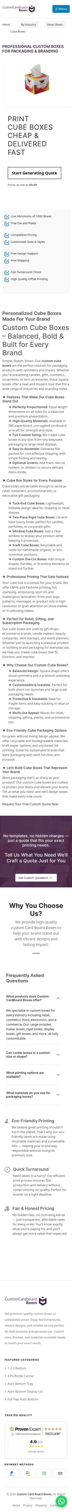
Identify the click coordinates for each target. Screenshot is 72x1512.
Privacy (27, 1505)
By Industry (28, 24)
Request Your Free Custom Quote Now (30, 804)
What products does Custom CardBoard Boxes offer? (27, 998)
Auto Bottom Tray (20, 1384)
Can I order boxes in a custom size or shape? (28, 1054)
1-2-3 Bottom (16, 1368)
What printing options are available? (25, 1074)
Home (6, 24)
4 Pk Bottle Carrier (20, 1376)
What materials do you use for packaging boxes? (28, 1094)
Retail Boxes (55, 24)
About (16, 1505)
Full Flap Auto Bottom (23, 1399)
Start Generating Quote (34, 173)
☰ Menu (61, 9)
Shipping (41, 1505)
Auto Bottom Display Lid (24, 1391)
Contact (55, 1505)
